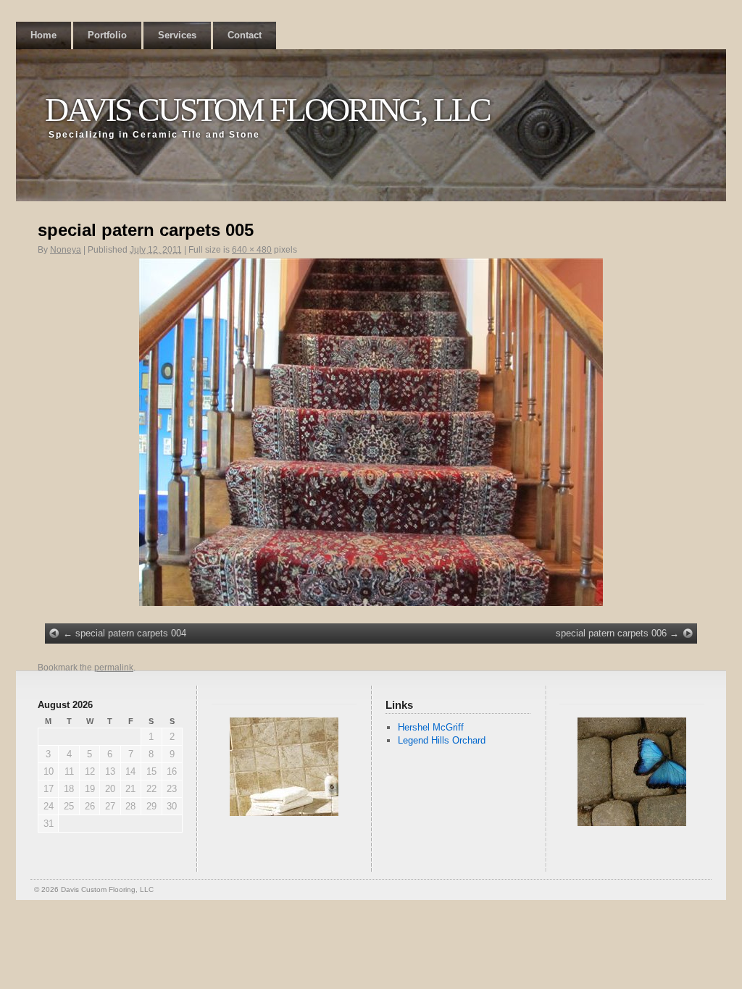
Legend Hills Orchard (441, 740)
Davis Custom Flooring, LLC (267, 109)
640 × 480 (252, 250)
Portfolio (107, 35)
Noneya (65, 250)
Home (43, 35)
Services (177, 35)
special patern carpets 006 (611, 633)
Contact (245, 35)
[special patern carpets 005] (371, 432)
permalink (113, 667)
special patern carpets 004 (130, 633)
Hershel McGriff (431, 727)
